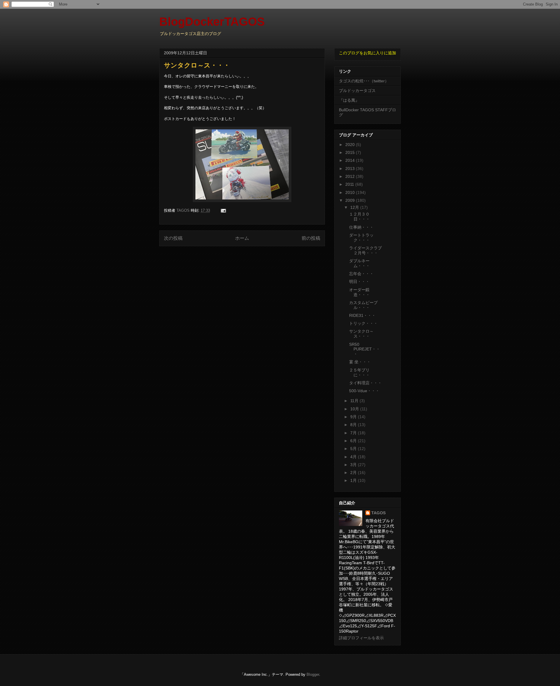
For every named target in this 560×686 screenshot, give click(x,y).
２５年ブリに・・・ (359, 372)
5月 (354, 448)
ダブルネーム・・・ (359, 263)
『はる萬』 (349, 100)
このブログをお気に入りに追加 (367, 53)
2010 (350, 192)
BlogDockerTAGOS (212, 21)
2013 (350, 168)
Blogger (313, 674)
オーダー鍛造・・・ (359, 292)
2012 (350, 176)
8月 (354, 424)
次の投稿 (173, 238)
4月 (354, 456)
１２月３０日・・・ (359, 216)
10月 (355, 409)
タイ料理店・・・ (365, 383)
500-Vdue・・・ (364, 390)
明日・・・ (359, 281)
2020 (350, 144)
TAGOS (378, 512)
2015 (350, 152)
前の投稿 (311, 238)
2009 (350, 200)
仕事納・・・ (361, 227)
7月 (354, 432)
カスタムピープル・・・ (363, 305)
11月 (355, 400)
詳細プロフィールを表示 (361, 637)
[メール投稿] (223, 210)
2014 (350, 160)
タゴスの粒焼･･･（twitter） (364, 81)
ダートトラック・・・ (361, 237)
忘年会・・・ (361, 273)
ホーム (242, 238)
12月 (355, 207)
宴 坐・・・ (360, 362)
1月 (354, 480)
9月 (354, 416)
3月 (354, 464)
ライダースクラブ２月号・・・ (365, 250)
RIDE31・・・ (362, 315)
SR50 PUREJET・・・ (364, 349)
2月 (354, 472)
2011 (350, 184)
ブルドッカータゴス (357, 90)
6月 (354, 440)
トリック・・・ (363, 323)
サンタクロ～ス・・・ (361, 333)
